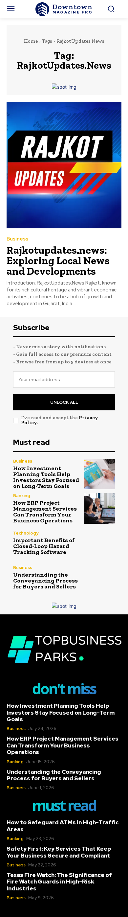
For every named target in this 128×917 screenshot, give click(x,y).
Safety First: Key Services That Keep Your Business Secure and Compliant (59, 852)
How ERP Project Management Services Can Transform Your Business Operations (45, 511)
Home (31, 41)
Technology (25, 533)
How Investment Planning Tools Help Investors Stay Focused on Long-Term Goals (46, 477)
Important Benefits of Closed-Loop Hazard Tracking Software (44, 546)
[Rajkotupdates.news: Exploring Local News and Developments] (64, 165)
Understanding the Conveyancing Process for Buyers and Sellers (45, 580)
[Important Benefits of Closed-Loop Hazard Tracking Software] (99, 543)
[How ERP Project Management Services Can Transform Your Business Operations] (99, 508)
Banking (21, 495)
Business (17, 239)
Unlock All (64, 402)
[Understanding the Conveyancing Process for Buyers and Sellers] (99, 577)
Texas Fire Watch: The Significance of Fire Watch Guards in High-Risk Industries (59, 881)
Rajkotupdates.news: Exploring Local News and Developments (58, 260)
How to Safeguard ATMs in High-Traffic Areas (63, 826)
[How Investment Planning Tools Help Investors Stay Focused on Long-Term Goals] (99, 474)
